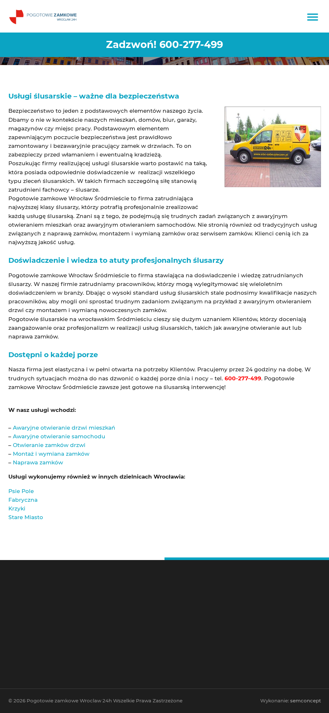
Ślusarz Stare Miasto (256, 613)
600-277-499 (48, 622)
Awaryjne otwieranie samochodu (59, 436)
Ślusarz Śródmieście (256, 608)
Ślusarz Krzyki (252, 618)
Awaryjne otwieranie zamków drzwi (164, 622)
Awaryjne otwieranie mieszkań (160, 618)
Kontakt (144, 641)
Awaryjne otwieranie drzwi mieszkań (64, 427)
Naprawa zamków (38, 462)
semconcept (305, 701)
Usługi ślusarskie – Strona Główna (162, 608)
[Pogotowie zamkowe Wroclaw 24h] (43, 16)
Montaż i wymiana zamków (51, 454)
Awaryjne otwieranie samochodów (163, 613)
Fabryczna (23, 500)
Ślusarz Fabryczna (255, 622)
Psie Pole (21, 491)
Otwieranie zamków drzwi (49, 445)
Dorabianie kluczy (151, 637)
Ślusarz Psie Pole (254, 627)
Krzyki (16, 508)
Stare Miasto (25, 517)
